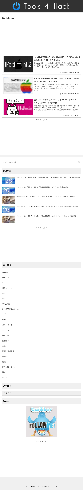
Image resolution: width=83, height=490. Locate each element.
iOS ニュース (7, 288)
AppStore (5, 277)
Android (5, 272)
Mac (3, 293)
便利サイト (6, 341)
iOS (3, 283)
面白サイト (6, 377)
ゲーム (4, 320)
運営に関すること (9, 367)
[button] (79, 162)
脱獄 (4, 362)
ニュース (5, 330)
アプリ (4, 314)
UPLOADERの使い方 (10, 309)
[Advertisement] (41, 37)
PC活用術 (6, 304)
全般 (4, 346)
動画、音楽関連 (8, 351)
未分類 (4, 356)
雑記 (4, 372)
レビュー (5, 335)
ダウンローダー (8, 325)
